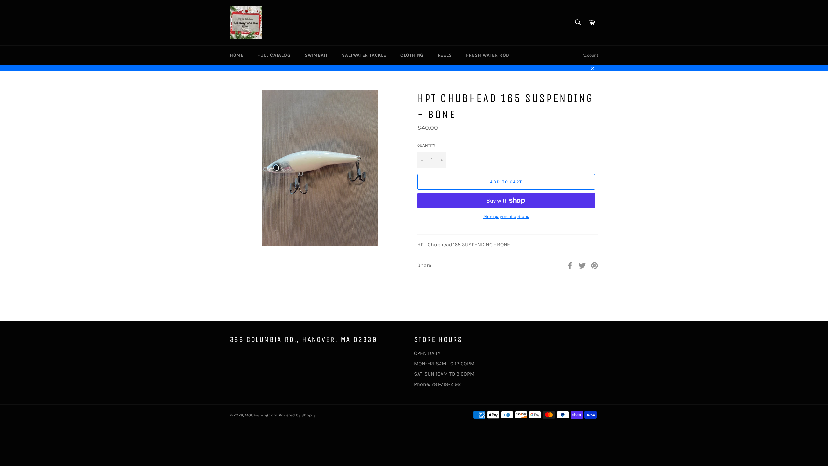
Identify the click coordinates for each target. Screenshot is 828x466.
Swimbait (316, 55)
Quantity (426, 145)
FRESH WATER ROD (487, 55)
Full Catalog (273, 55)
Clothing (411, 55)
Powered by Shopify (297, 415)
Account (590, 55)
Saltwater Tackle (364, 55)
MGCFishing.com (261, 415)
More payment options (506, 216)
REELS (445, 55)
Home (236, 55)
